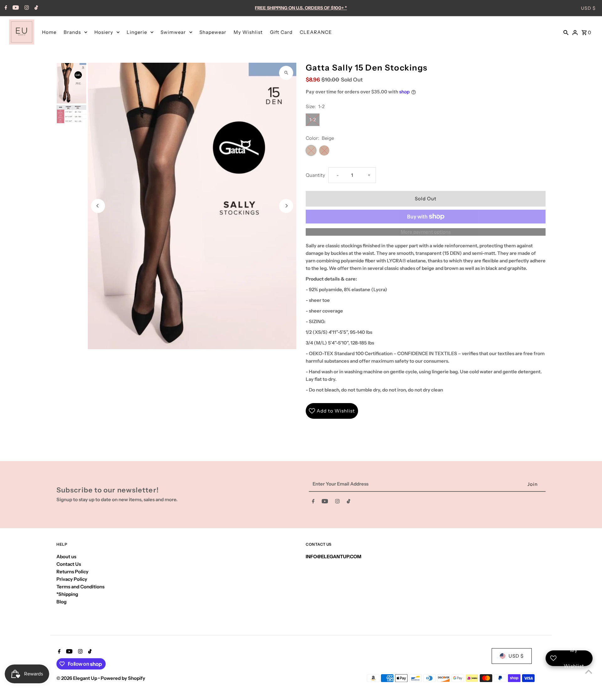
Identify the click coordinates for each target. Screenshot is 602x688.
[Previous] (98, 206)
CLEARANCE (316, 32)
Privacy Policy (71, 579)
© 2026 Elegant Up (77, 678)
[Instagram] (26, 8)
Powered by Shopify (123, 678)
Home (49, 32)
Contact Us (68, 564)
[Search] (566, 32)
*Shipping (67, 594)
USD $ (588, 8)
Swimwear (173, 32)
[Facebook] (5, 8)
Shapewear (212, 32)
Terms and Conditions (80, 587)
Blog (61, 602)
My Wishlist (248, 32)
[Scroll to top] (589, 671)
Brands (72, 32)
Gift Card (281, 32)
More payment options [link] (426, 232)
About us (66, 556)
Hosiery (103, 32)
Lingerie (137, 32)
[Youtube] (15, 8)
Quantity (315, 175)
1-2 (312, 120)
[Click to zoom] (286, 73)
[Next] (286, 206)
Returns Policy (72, 572)
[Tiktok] (35, 8)
